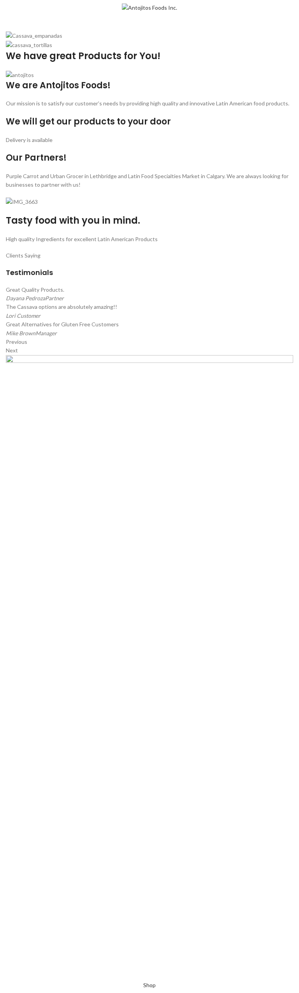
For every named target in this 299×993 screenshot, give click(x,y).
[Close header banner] (9, 971)
